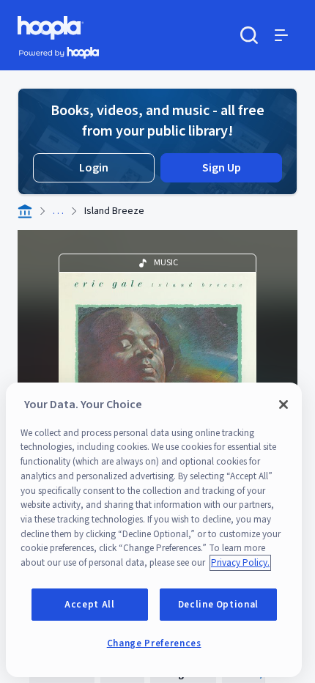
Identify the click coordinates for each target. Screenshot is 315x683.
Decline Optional (218, 604)
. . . (58, 211)
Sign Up (221, 168)
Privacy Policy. (240, 562)
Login (93, 168)
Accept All (89, 604)
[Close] (283, 404)
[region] (154, 530)
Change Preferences (154, 643)
